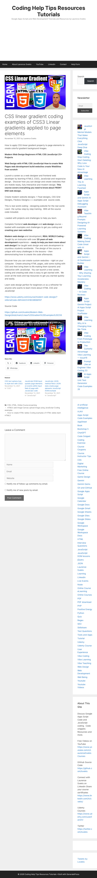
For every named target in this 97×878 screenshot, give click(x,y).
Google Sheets (84, 512)
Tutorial (81, 638)
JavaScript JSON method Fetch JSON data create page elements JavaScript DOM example (53, 386)
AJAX (80, 411)
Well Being (82, 677)
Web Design (83, 667)
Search (80, 76)
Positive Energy (84, 609)
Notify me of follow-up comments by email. (27, 484)
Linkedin (51, 64)
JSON (80, 563)
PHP (79, 606)
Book (79, 425)
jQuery (80, 560)
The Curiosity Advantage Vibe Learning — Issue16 (84, 351)
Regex (80, 620)
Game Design (83, 477)
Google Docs (83, 504)
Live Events (82, 581)
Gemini (80, 480)
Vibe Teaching (84, 663)
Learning (81, 573)
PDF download (84, 602)
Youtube (81, 681)
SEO (79, 624)
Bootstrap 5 (82, 429)
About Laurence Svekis (21, 64)
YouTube (39, 64)
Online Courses (84, 595)
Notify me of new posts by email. (22, 490)
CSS (9, 405)
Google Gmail (83, 508)
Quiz (79, 616)
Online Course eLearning (27, 405)
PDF (79, 598)
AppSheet (82, 422)
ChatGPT (81, 433)
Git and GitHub (84, 488)
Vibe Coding (83, 656)
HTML (14, 405)
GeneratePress (73, 874)
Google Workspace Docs (82, 532)
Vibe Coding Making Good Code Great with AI (84, 241)
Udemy (80, 642)
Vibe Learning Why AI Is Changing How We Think (84, 323)
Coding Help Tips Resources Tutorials (48, 11)
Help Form (75, 64)
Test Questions (84, 631)
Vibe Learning (84, 659)
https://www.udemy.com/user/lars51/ (84, 817)
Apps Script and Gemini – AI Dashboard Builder (83, 257)
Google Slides (84, 519)
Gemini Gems (83, 484)
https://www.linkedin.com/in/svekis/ (84, 798)
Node (80, 584)
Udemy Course (84, 645)
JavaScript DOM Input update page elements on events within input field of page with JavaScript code (33, 386)
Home (4, 64)
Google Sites (83, 515)
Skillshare (82, 627)
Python (80, 613)
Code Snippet (83, 436)
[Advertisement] (48, 43)
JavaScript (82, 549)
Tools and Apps (84, 635)
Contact (63, 64)
